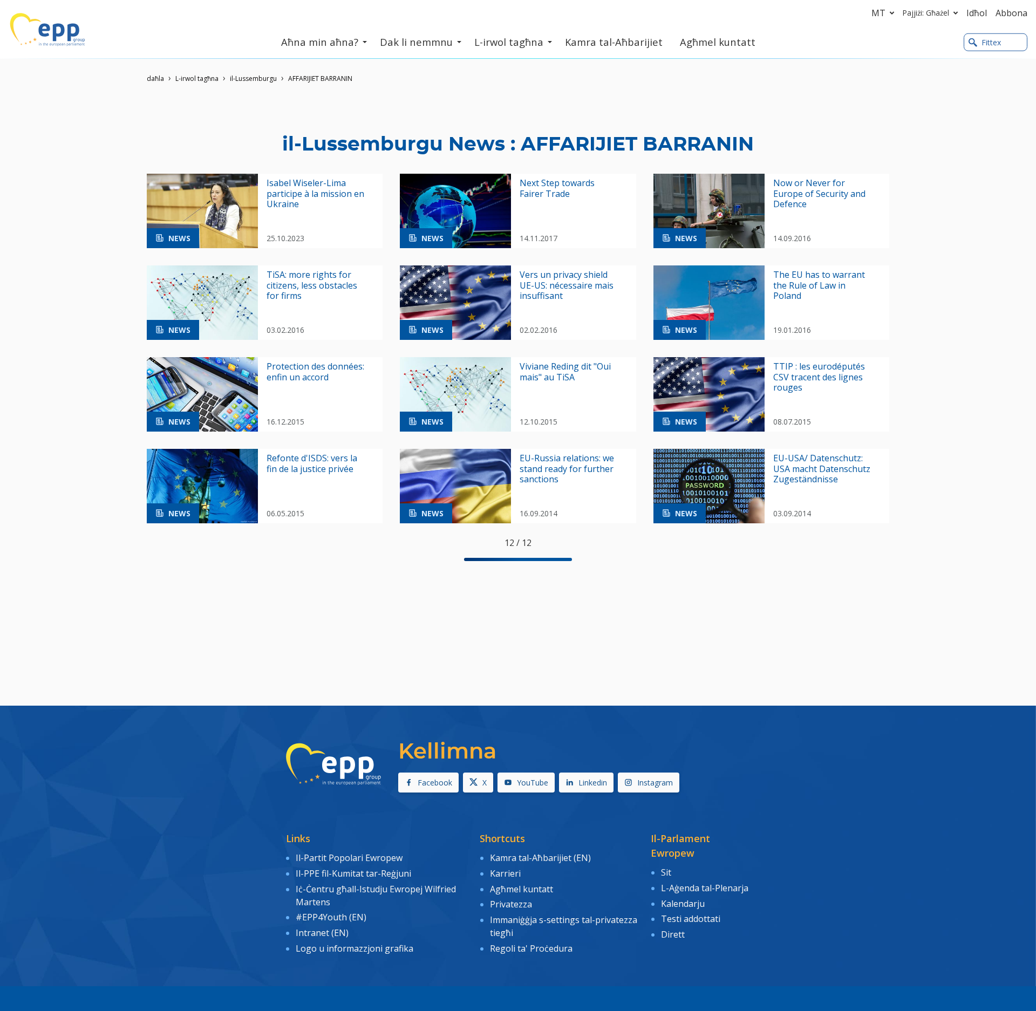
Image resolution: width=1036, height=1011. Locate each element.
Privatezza (511, 904)
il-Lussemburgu (253, 78)
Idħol (976, 13)
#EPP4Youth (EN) (331, 917)
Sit (666, 872)
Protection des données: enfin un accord (315, 371)
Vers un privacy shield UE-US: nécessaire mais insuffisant (567, 285)
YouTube (532, 782)
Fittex (991, 42)
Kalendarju (683, 904)
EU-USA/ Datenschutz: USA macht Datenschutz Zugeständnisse (821, 468)
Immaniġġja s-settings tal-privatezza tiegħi (563, 926)
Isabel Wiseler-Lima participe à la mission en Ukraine (315, 193)
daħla (155, 78)
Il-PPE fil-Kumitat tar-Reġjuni (353, 873)
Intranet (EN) (322, 933)
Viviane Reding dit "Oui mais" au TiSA (565, 371)
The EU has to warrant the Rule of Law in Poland (819, 285)
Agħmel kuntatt (521, 889)
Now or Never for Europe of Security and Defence (819, 193)
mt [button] (878, 13)
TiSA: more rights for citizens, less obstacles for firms (312, 285)
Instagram (655, 782)
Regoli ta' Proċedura (531, 948)
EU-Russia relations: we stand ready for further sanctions (567, 468)
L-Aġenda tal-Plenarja (704, 888)
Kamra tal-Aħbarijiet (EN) (540, 858)
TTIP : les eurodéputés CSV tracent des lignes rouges (819, 377)
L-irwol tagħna (197, 78)
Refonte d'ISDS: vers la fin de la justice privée (312, 463)
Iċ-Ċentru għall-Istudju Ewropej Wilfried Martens (376, 895)
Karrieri (506, 873)
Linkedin (592, 782)
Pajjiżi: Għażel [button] (926, 13)
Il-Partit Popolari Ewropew (349, 858)
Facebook (435, 782)
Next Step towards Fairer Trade (557, 188)
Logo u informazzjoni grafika (354, 948)
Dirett (673, 934)
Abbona (1011, 13)
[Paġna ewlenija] (47, 29)
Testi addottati (690, 919)
